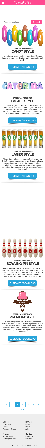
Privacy (14, 446)
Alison (27, 424)
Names (28, 422)
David (27, 427)
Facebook (29, 436)
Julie (27, 429)
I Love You (7, 424)
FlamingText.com (9, 439)
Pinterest (28, 439)
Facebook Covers (9, 429)
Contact (28, 434)
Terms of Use (20, 446)
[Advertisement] (23, 11)
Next (22, 410)
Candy (5, 427)
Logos (6, 422)
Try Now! (36, 22)
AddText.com (8, 436)
